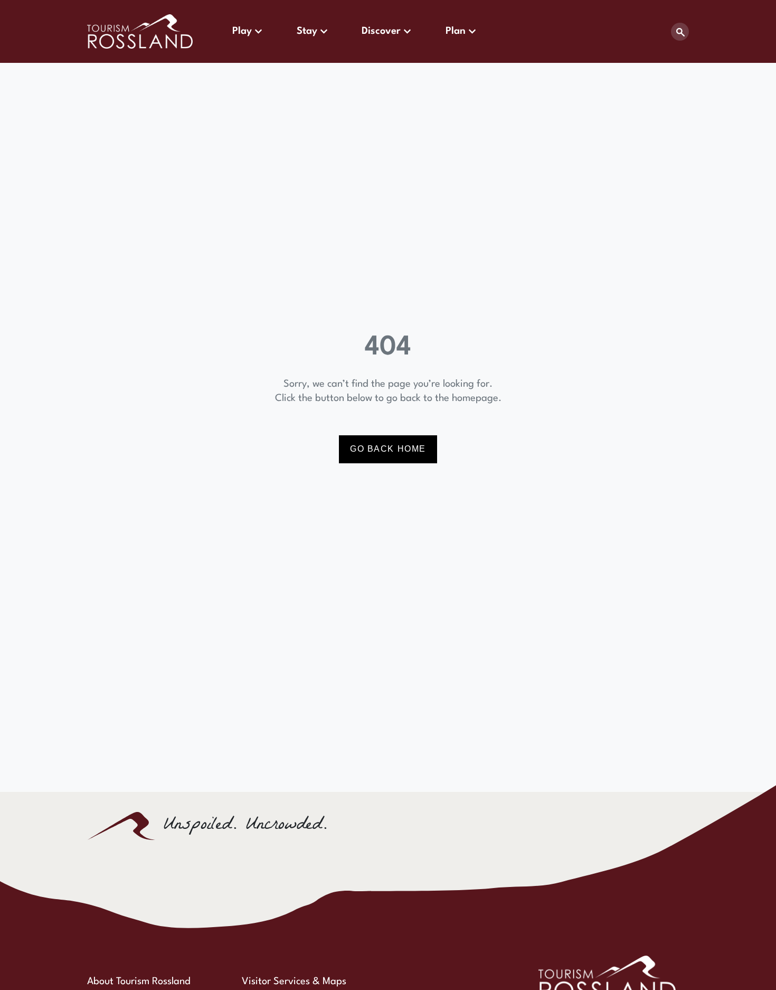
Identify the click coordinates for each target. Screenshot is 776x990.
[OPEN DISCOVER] (407, 31)
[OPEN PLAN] (472, 31)
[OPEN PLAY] (258, 31)
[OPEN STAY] (324, 31)
